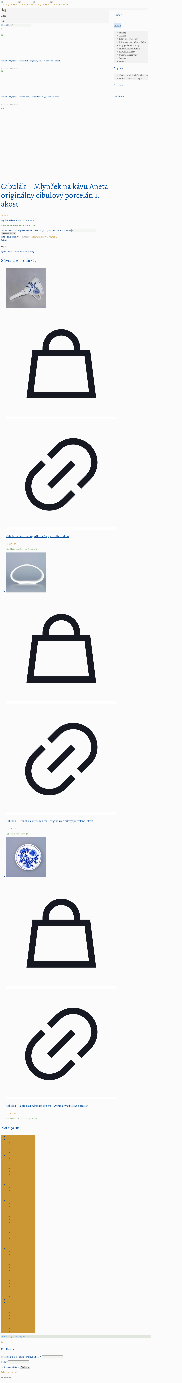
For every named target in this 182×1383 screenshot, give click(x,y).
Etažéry (15, 1203)
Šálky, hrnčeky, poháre (16, 1155)
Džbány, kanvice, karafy (16, 1248)
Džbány (15, 1251)
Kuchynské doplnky (39, 237)
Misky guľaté (17, 1219)
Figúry (14, 1277)
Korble (14, 1168)
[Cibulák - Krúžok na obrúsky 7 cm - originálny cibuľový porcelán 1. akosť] (61, 572)
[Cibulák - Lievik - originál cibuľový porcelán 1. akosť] (61, 288)
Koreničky (16, 1194)
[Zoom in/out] (2, 1377)
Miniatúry (16, 1315)
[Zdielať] (7, 1377)
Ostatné (9, 1302)
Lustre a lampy (18, 1309)
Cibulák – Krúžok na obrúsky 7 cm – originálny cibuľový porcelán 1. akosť (49, 821)
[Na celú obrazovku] (5, 1377)
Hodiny (15, 1267)
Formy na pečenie (19, 1206)
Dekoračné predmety (15, 1274)
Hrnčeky (15, 1158)
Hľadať (4, 25)
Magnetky (16, 1280)
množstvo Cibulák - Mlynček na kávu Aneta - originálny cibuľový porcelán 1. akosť (36, 230)
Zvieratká (16, 1296)
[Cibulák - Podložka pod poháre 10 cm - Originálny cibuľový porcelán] (61, 857)
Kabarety (15, 1210)
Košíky (14, 1213)
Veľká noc (16, 1290)
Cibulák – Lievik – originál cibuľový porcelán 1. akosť (37, 536)
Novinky (9, 1136)
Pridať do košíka (8, 234)
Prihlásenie (25, 1367)
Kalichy (15, 1162)
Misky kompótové (19, 1216)
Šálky (14, 1181)
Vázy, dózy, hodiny (14, 1261)
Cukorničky (16, 1187)
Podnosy (15, 1242)
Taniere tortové (18, 1149)
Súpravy (9, 1299)
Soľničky (15, 1197)
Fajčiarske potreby (20, 1306)
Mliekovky (16, 1190)
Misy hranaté (17, 1245)
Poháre (15, 1174)
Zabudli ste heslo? (9, 1372)
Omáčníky (16, 1258)
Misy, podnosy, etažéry (16, 1200)
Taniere (9, 1139)
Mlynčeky (53, 237)
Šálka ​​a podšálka (19, 1178)
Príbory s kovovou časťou (23, 1331)
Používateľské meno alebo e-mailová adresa (21, 1357)
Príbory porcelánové (20, 1328)
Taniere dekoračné (20, 1142)
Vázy (14, 1270)
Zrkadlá (15, 1322)
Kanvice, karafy (18, 1254)
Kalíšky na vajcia (19, 1165)
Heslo (4, 1362)
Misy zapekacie (18, 1238)
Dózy (14, 1264)
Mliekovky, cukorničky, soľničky (19, 1184)
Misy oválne (17, 1222)
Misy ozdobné (18, 1226)
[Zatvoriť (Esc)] (10, 1377)
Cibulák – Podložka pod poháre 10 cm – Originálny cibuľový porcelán (47, 1106)
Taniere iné (16, 1146)
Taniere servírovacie (20, 1152)
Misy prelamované (20, 1229)
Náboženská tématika (21, 1286)
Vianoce (15, 1293)
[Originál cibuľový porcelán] (34, 4)
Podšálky (15, 1171)
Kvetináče (16, 1312)
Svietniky (15, 1318)
